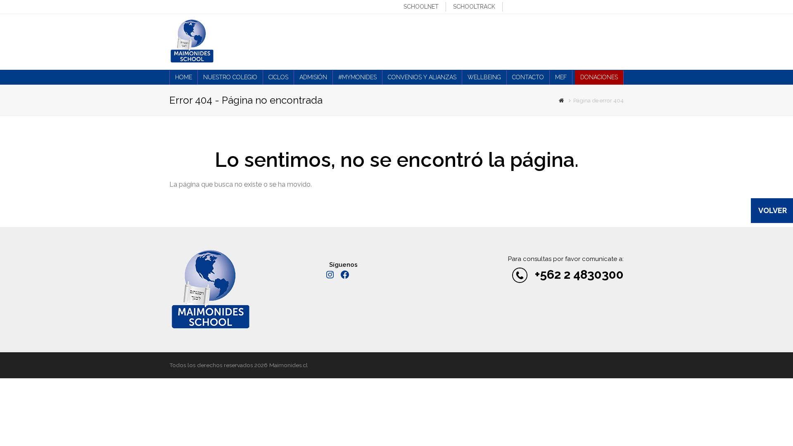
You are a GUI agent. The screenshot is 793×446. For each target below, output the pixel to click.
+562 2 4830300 (579, 274)
